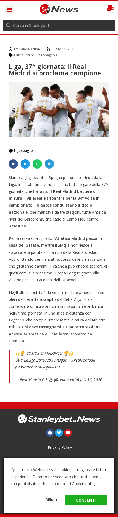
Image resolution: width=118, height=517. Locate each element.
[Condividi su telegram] (49, 164)
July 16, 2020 (91, 379)
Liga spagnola (25, 150)
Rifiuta (51, 499)
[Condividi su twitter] (25, 164)
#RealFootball (83, 360)
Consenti (86, 500)
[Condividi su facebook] (13, 164)
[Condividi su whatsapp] (37, 164)
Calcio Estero (24, 55)
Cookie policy (83, 483)
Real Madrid (64, 191)
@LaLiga (28, 360)
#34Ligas (59, 360)
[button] (9, 9)
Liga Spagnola (47, 55)
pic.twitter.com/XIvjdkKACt (37, 367)
